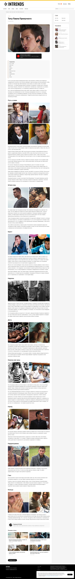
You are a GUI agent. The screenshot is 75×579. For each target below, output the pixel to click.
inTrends (16, 4)
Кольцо (10, 76)
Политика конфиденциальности (11, 569)
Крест (10, 66)
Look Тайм (4, 8)
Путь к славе (11, 63)
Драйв (17, 8)
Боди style (63, 18)
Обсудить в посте (12, 560)
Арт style (56, 18)
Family (10, 72)
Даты (10, 69)
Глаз (10, 75)
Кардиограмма (12, 73)
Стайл (9, 8)
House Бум (26, 8)
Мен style (56, 20)
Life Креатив (21, 8)
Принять (70, 574)
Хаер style (63, 20)
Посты (60, 3)
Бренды (13, 8)
